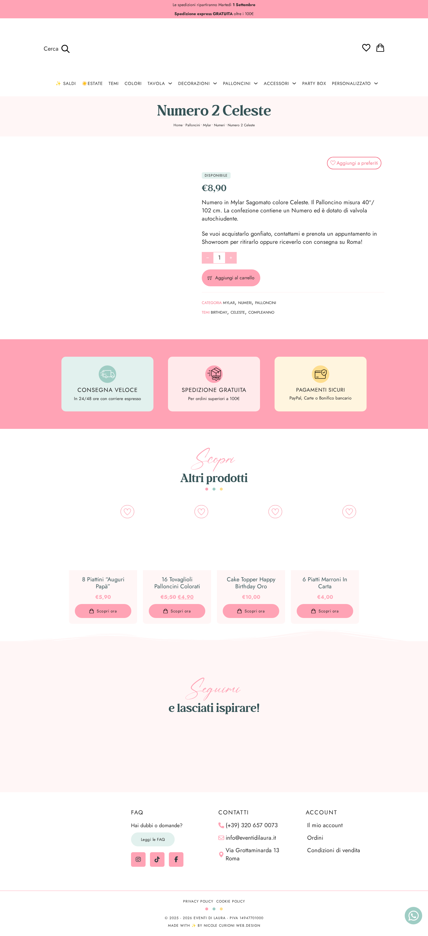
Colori (133, 83)
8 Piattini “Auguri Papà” (103, 583)
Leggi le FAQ (153, 839)
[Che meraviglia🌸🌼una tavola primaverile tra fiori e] (103, 753)
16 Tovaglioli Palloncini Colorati (177, 583)
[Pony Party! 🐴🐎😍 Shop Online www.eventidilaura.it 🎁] (380, 753)
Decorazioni (194, 83)
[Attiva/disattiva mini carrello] (380, 48)
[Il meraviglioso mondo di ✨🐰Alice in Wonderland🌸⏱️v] (48, 753)
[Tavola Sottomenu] (170, 83)
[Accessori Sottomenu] (294, 83)
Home (178, 125)
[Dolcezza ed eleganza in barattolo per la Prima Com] (158, 753)
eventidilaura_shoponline (217, 724)
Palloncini (237, 83)
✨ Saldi (66, 83)
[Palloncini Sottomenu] (256, 83)
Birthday (219, 312)
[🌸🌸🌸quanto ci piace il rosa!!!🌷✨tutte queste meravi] (325, 753)
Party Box (314, 83)
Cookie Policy (230, 901)
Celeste (238, 312)
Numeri (219, 125)
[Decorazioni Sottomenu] (215, 83)
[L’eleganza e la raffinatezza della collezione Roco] (214, 753)
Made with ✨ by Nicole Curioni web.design (214, 925)
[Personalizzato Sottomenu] (376, 83)
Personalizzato (351, 83)
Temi (114, 83)
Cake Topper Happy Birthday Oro (251, 583)
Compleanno (261, 312)
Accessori (276, 83)
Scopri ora (107, 611)
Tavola (156, 83)
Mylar (207, 125)
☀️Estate (92, 83)
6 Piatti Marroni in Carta (325, 583)
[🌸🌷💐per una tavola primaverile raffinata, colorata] (269, 753)
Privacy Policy (198, 901)
